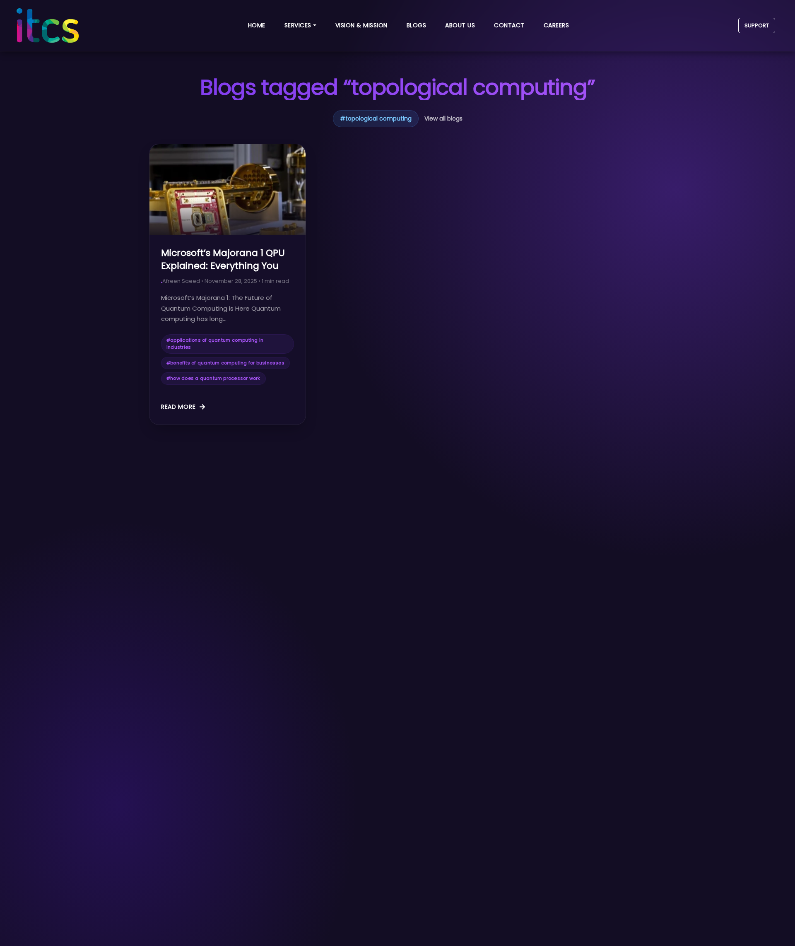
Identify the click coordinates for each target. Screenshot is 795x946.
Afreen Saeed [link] (181, 281)
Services (297, 25)
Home (256, 25)
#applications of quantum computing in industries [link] (214, 344)
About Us (460, 25)
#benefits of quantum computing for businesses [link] (225, 363)
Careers (556, 25)
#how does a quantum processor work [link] (213, 378)
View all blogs (443, 118)
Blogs (416, 25)
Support (756, 25)
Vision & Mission (361, 25)
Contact (509, 25)
